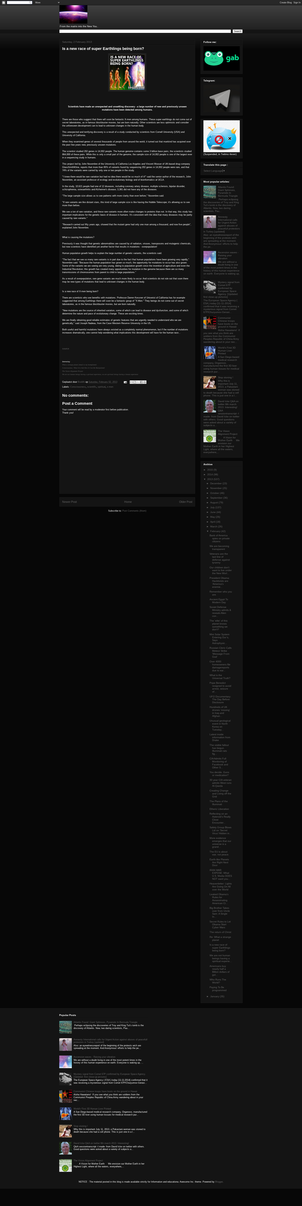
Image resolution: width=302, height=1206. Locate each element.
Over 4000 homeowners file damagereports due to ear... (220, 666)
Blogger (219, 1181)
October (215, 493)
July (212, 507)
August (214, 502)
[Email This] (131, 382)
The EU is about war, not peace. (219, 853)
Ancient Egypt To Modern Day (219, 601)
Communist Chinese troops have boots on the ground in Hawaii (228, 322)
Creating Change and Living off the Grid (220, 793)
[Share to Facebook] (141, 382)
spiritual (102, 386)
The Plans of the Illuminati (219, 803)
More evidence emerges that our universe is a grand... (220, 842)
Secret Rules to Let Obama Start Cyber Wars (220, 924)
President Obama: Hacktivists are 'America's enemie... (220, 582)
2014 (210, 474)
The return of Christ (220, 932)
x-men (110, 386)
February (215, 531)
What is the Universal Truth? (220, 677)
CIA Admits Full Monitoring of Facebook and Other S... (219, 763)
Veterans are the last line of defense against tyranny (220, 558)
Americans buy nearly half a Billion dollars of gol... (219, 970)
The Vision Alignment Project (72, 371)
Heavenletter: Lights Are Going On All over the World (221, 886)
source (65, 348)
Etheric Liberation (219, 809)
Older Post (185, 501)
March (214, 526)
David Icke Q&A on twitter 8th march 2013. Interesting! (228, 404)
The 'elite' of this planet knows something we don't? (219, 625)
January (215, 996)
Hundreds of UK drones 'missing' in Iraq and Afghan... (220, 711)
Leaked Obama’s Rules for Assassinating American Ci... (219, 898)
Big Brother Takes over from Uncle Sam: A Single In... (220, 912)
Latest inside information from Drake (220, 737)
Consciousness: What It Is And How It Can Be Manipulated (83, 368)
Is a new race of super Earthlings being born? (220, 947)
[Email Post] (125, 382)
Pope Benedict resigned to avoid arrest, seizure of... (220, 687)
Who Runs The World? (218, 981)
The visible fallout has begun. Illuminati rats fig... (219, 749)
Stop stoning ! (225, 377)
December (216, 483)
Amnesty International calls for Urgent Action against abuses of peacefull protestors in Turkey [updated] (221, 224)
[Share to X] (138, 382)
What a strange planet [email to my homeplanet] (79, 365)
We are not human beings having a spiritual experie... (221, 958)
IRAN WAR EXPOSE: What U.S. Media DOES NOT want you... (221, 874)
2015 (210, 469)
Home (128, 501)
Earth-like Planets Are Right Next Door (219, 862)
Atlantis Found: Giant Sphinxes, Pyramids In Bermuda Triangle (228, 191)
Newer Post (69, 501)
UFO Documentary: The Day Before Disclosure (220, 699)
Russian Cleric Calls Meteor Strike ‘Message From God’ (221, 652)
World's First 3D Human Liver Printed (227, 350)
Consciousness (78, 386)
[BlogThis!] (134, 382)
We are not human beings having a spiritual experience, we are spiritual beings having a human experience (100, 374)
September (216, 497)
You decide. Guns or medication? (219, 774)
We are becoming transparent (219, 547)
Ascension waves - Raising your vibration (228, 255)
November (216, 488)
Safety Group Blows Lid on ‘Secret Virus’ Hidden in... (220, 830)
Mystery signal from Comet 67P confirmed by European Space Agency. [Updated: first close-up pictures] (221, 289)
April (213, 521)
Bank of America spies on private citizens (220, 538)
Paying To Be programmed (218, 989)
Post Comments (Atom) (134, 510)
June (213, 512)
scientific (91, 386)
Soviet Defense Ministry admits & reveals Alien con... (220, 611)
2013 (210, 479)
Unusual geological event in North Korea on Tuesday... (220, 725)
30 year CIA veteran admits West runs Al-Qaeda (221, 782)
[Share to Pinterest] (144, 382)
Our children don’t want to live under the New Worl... (221, 570)
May (213, 516)
